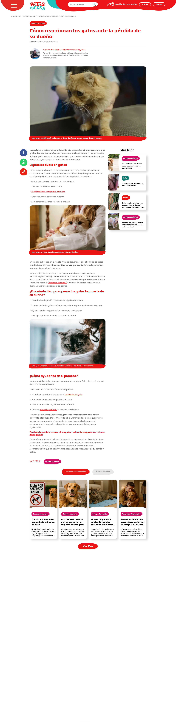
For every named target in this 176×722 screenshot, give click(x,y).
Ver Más (88, 546)
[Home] (37, 6)
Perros (159, 4)
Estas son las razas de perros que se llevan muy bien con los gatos (72, 522)
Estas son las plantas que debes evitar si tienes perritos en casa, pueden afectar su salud (132, 206)
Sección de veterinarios (126, 4)
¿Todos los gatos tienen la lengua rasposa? (132, 184)
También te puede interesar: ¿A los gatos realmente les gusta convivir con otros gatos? (67, 433)
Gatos (145, 4)
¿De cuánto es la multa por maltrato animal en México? (43, 522)
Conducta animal (38, 23)
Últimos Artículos (103, 471)
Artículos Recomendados (76, 471)
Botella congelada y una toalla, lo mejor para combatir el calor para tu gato (102, 523)
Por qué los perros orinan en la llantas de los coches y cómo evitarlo (133, 224)
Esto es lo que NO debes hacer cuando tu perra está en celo (132, 166)
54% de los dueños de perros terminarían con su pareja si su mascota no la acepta (132, 523)
